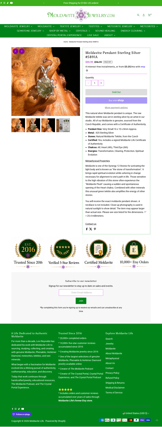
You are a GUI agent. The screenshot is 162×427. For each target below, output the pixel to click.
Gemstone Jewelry (29, 30)
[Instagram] (4, 3)
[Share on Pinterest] (95, 229)
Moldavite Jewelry (17, 26)
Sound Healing (105, 30)
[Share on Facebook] (87, 229)
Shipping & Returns (115, 382)
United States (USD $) (136, 413)
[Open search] (138, 15)
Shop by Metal (59, 30)
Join (81, 300)
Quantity (89, 77)
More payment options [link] (116, 107)
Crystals (82, 30)
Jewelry (110, 343)
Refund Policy (112, 378)
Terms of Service (114, 392)
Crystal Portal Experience (64, 35)
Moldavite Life (36, 421)
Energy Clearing (132, 30)
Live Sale (93, 35)
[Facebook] (1, 3)
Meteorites (148, 26)
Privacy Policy (112, 373)
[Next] (118, 3)
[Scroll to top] (156, 420)
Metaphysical (112, 358)
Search (109, 338)
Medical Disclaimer (115, 387)
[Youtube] (11, 3)
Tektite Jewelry (70, 26)
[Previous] (44, 3)
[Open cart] (149, 15)
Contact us (90, 224)
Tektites (94, 26)
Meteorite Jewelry (120, 26)
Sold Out (116, 92)
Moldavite (45, 26)
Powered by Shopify (55, 421)
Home (66, 42)
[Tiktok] (7, 3)
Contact (110, 368)
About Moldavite (114, 353)
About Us (110, 363)
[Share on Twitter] (91, 229)
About (108, 35)
